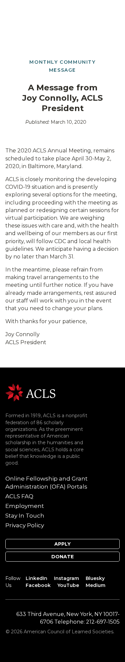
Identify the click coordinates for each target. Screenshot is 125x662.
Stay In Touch (24, 515)
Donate (62, 557)
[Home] (30, 392)
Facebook (38, 585)
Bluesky (95, 578)
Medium (95, 585)
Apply (62, 544)
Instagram (66, 578)
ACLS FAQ (19, 496)
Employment (24, 506)
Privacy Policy (24, 525)
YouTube (68, 585)
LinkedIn (36, 578)
